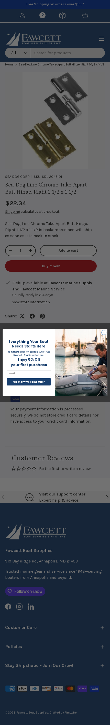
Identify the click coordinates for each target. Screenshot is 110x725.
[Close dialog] (104, 332)
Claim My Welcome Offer (29, 381)
